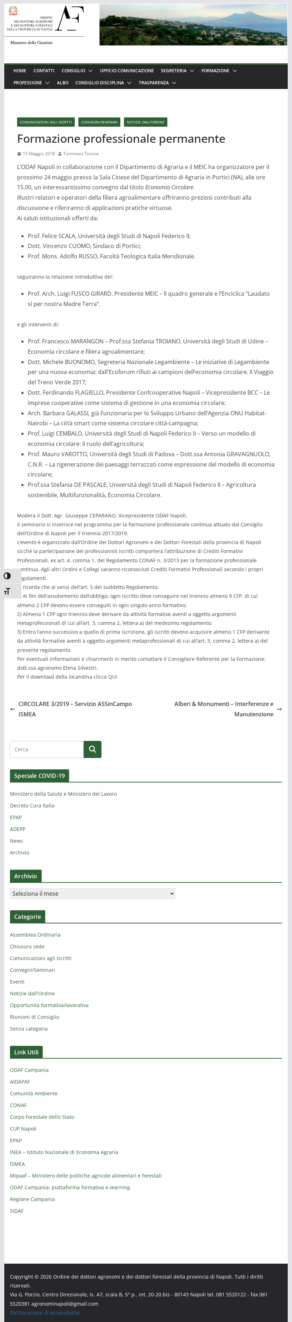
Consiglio (73, 71)
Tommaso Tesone (81, 154)
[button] (89, 71)
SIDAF (17, 1210)
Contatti (43, 71)
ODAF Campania (29, 1069)
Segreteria (174, 71)
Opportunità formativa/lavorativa (49, 1005)
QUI (112, 676)
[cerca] (47, 749)
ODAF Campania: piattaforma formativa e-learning (70, 1187)
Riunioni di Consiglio (34, 1016)
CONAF (18, 1105)
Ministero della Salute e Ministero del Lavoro (63, 793)
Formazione (215, 71)
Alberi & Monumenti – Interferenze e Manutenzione (223, 709)
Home (20, 71)
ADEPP (17, 829)
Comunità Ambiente (34, 1093)
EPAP (16, 817)
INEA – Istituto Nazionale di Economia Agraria (64, 1152)
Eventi (17, 981)
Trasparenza (154, 83)
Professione (28, 83)
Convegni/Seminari (99, 122)
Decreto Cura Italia (32, 805)
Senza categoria (29, 1028)
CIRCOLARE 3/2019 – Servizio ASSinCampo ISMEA (75, 709)
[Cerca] (92, 749)
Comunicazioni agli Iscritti (46, 122)
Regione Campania (32, 1199)
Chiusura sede (27, 946)
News (16, 840)
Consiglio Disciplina (99, 83)
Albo (62, 83)
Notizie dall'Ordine (146, 122)
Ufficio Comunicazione (127, 71)
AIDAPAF (20, 1081)
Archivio (19, 852)
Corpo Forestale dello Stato (42, 1116)
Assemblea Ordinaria (35, 934)
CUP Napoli (23, 1128)
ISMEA (17, 1163)
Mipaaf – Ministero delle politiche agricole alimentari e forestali (86, 1175)
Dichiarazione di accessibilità (44, 1312)
